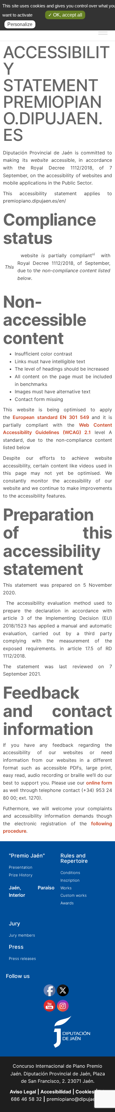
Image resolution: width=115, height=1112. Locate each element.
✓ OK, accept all (65, 14)
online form (99, 783)
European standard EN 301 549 (51, 417)
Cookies (84, 1092)
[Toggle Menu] (103, 32)
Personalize (19, 24)
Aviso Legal (23, 1092)
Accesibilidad (55, 1092)
